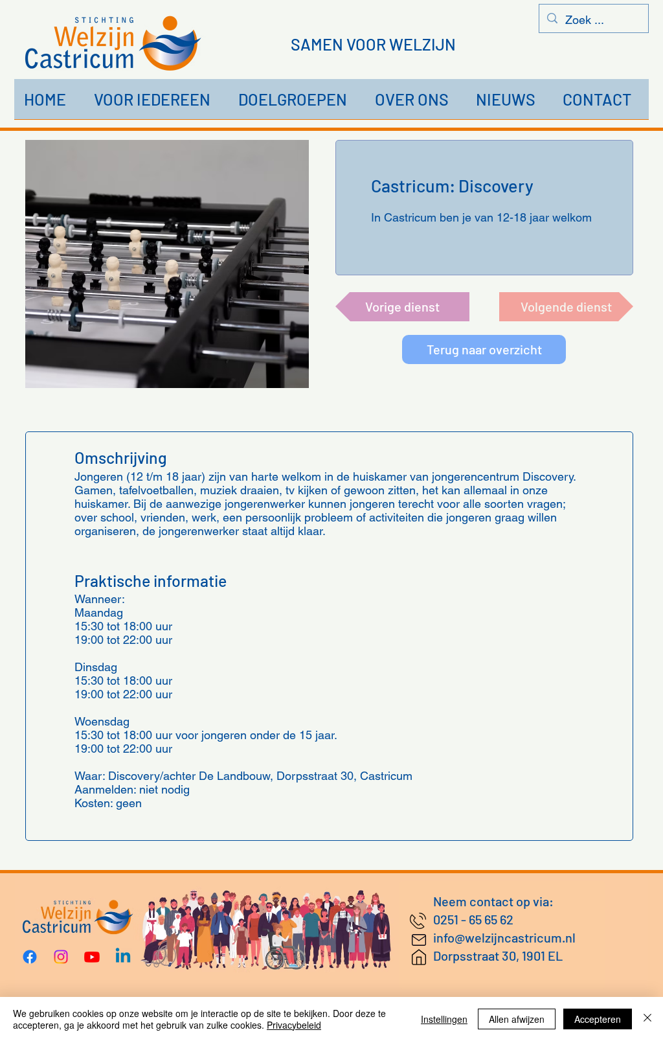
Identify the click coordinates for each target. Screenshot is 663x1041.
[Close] (647, 1019)
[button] (156, 103)
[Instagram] (61, 957)
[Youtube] (92, 957)
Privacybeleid (294, 1024)
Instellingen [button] (444, 1018)
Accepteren (597, 1018)
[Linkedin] (123, 957)
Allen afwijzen (517, 1018)
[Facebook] (30, 957)
